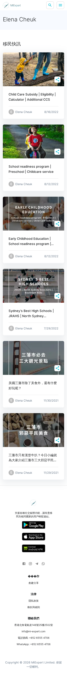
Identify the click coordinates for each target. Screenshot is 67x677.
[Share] (57, 79)
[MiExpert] (12, 5)
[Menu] (60, 5)
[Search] (50, 5)
